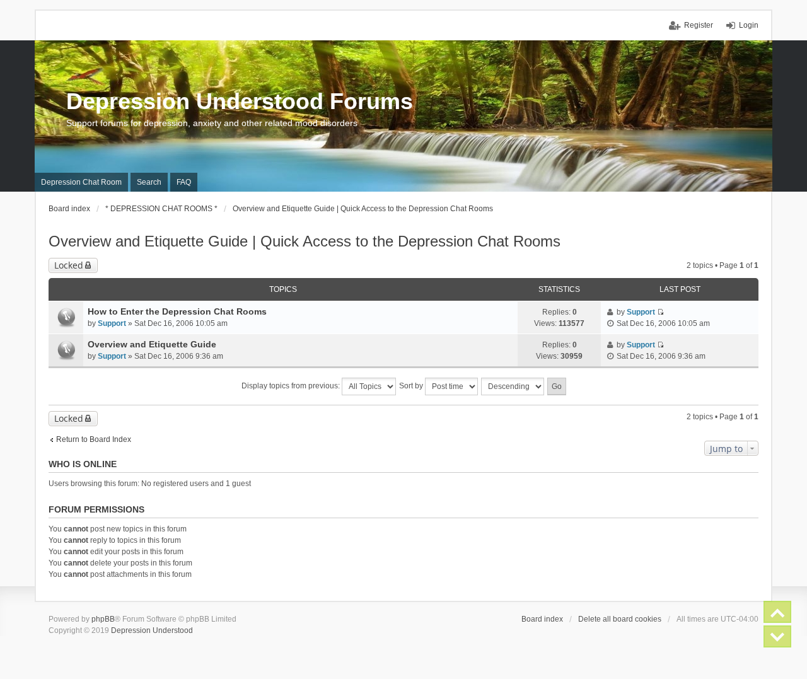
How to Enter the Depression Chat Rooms (177, 311)
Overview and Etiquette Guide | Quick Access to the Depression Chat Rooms (304, 241)
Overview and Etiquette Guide (152, 344)
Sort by (412, 385)
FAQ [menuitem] (184, 182)
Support (112, 323)
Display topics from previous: (291, 385)
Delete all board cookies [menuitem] (619, 619)
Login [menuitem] (748, 25)
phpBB (103, 619)
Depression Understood (152, 630)
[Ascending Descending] (513, 386)
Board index (542, 619)
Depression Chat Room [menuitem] (81, 182)
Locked (68, 265)
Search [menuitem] (149, 182)
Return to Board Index (93, 439)
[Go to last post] (660, 312)
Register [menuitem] (698, 25)
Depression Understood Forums (239, 101)
